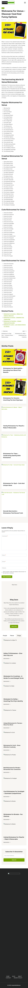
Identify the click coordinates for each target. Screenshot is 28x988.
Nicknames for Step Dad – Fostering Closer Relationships (7, 334)
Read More (7, 658)
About (20, 976)
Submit (14, 860)
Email (4, 561)
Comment (5, 536)
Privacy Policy (18, 977)
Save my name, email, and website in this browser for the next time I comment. (14, 572)
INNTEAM (4, 20)
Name (4, 555)
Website (4, 568)
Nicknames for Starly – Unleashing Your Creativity (20, 334)
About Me (14, 626)
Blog (3, 8)
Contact (8, 977)
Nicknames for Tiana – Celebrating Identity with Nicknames (12, 455)
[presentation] (14, 645)
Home (7, 976)
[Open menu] (24, 2)
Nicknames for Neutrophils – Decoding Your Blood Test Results (13, 370)
